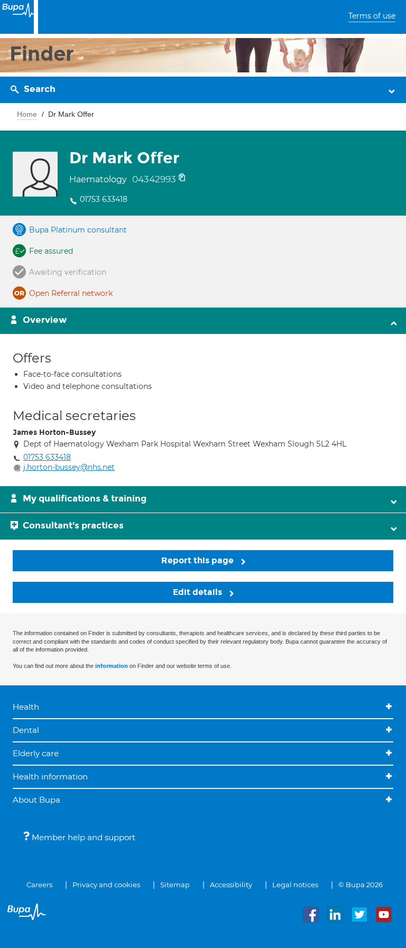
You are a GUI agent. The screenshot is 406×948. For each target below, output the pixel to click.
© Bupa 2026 (360, 884)
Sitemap (175, 884)
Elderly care (36, 753)
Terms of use (371, 16)
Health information (50, 777)
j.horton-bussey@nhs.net (69, 467)
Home (27, 114)
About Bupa (36, 800)
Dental (26, 730)
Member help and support (82, 837)
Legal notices (295, 884)
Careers (39, 884)
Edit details (198, 592)
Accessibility (231, 884)
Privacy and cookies (106, 884)
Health (26, 707)
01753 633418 (103, 199)
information (111, 666)
